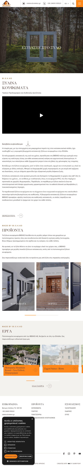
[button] (18, 461)
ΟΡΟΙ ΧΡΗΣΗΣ (40, 463)
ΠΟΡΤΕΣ (52, 304)
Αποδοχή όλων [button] (11, 456)
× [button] (32, 419)
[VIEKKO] (6, 3)
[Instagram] (69, 453)
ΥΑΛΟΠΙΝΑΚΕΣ (70, 408)
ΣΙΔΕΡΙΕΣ (68, 411)
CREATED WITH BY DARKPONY (69, 463)
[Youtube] (80, 453)
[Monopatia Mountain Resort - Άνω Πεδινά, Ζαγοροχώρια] (34, 370)
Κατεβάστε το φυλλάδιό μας (12, 144)
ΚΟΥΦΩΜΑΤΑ (18, 304)
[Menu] (79, 3)
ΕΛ (66, 3)
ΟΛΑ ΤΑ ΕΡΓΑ (38, 386)
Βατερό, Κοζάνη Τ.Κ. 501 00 (12, 408)
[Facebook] (64, 453)
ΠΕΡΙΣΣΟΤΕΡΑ (8, 216)
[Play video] (41, 115)
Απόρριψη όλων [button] (25, 456)
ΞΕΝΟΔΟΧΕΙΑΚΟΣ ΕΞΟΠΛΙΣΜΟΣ (43, 418)
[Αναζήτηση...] (73, 3)
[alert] (18, 441)
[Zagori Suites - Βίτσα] (73, 368)
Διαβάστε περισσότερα (21, 437)
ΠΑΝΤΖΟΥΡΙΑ (36, 414)
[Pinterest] (74, 453)
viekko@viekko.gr (34, 3)
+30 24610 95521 (54, 3)
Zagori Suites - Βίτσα (54, 368)
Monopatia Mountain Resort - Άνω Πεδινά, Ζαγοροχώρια (15, 370)
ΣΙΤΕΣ (67, 414)
